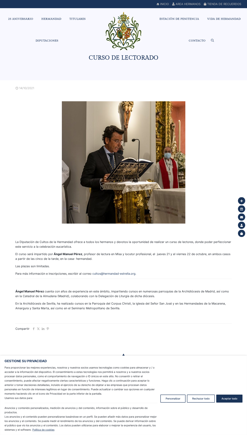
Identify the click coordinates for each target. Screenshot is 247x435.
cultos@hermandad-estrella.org (113, 273)
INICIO (164, 4)
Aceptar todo (229, 398)
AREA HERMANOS (188, 4)
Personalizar (173, 398)
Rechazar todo (201, 398)
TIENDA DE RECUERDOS (223, 4)
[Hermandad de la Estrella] (123, 31)
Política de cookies (43, 429)
